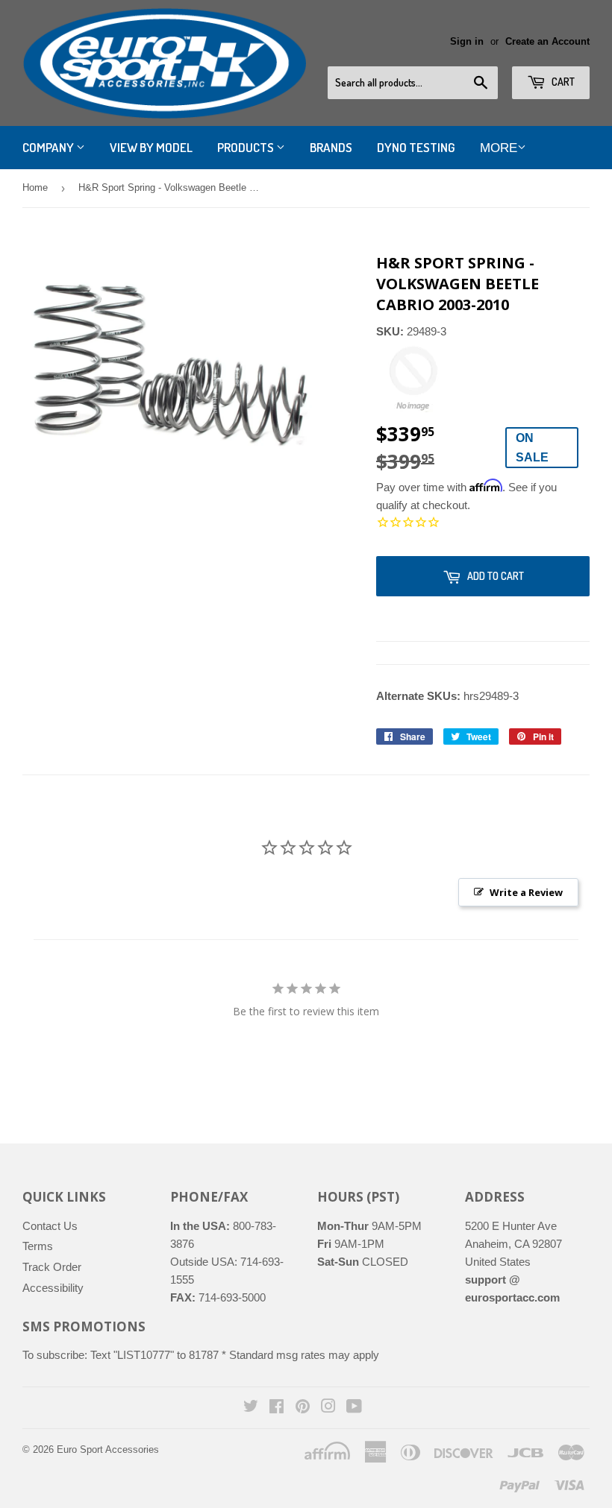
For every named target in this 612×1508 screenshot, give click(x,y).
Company (49, 147)
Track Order (51, 1267)
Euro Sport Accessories (108, 1449)
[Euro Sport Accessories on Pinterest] (302, 1407)
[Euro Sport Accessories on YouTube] (354, 1407)
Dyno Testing (416, 147)
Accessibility (53, 1287)
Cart (562, 81)
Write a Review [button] (526, 892)
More (498, 148)
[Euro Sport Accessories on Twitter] (250, 1407)
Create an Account (547, 41)
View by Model (151, 147)
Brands (331, 147)
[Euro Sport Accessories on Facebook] (276, 1407)
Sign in (467, 41)
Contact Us (50, 1226)
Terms (37, 1246)
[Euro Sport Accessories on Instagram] (328, 1407)
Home (35, 187)
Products (246, 147)
